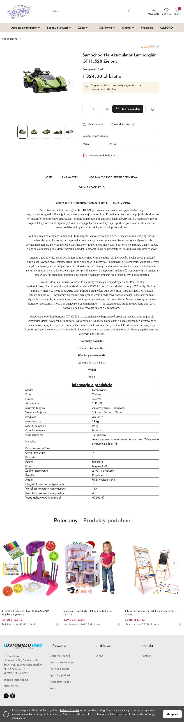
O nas (99, 656)
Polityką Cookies (69, 710)
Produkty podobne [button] (106, 520)
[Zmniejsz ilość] (85, 109)
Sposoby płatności (61, 675)
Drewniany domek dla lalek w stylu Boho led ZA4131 (87, 612)
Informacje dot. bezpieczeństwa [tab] (113, 177)
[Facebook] (6, 695)
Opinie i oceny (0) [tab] (92, 187)
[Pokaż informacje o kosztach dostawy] (133, 124)
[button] (26, 27)
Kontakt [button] (147, 646)
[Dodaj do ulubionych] (152, 109)
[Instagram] (12, 695)
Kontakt (146, 656)
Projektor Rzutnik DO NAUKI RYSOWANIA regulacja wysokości (25, 612)
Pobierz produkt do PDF (103, 155)
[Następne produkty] (174, 564)
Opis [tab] (49, 177)
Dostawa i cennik (60, 656)
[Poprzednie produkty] (10, 564)
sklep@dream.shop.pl (16, 680)
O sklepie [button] (103, 646)
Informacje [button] (58, 646)
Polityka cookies (60, 669)
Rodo (53, 688)
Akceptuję (172, 714)
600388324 (11, 686)
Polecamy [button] (66, 520)
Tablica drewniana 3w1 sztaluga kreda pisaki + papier (151, 612)
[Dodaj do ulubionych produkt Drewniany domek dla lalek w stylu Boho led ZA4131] (116, 534)
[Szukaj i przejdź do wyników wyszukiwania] (129, 11)
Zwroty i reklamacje (61, 662)
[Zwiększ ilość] (101, 109)
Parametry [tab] (70, 177)
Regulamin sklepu (60, 682)
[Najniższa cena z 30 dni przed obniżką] (57, 624)
